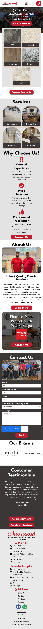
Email (4, 397)
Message (6, 411)
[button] (26, 4)
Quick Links (21, 589)
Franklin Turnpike (21, 566)
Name (4, 382)
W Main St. (21, 543)
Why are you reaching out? (15, 404)
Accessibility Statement (21, 621)
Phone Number (9, 390)
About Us (21, 593)
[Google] (24, 606)
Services (21, 596)
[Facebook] (18, 606)
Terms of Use (21, 612)
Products (21, 599)
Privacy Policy (21, 615)
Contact (21, 602)
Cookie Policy (21, 618)
